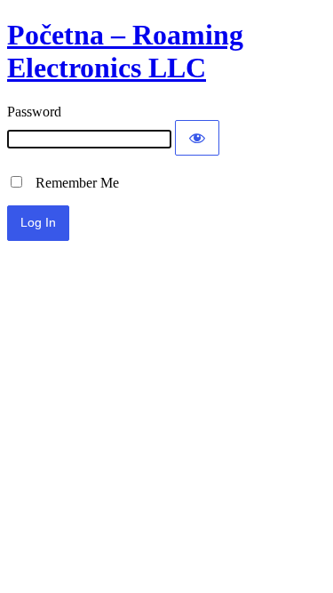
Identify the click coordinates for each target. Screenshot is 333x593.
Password (34, 111)
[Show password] (197, 138)
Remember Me (72, 182)
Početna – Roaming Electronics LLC (125, 51)
